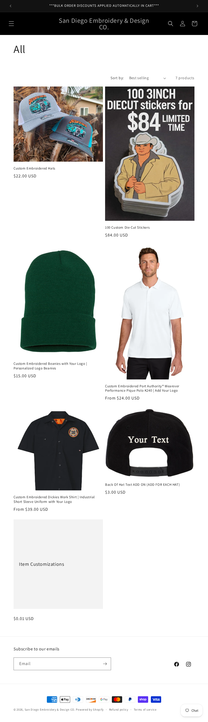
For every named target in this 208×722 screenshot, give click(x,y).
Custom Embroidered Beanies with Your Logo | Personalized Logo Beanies (50, 366)
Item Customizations (41, 564)
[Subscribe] (105, 663)
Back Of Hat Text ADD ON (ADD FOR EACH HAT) (142, 485)
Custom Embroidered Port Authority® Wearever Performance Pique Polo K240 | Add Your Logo (142, 388)
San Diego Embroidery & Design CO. (50, 709)
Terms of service (145, 709)
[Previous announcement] (11, 6)
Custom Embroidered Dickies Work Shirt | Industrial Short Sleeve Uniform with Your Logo (54, 499)
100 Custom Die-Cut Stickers (127, 227)
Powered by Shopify (90, 709)
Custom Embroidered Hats (34, 168)
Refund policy (118, 709)
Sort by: (116, 77)
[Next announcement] (197, 6)
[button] (11, 24)
